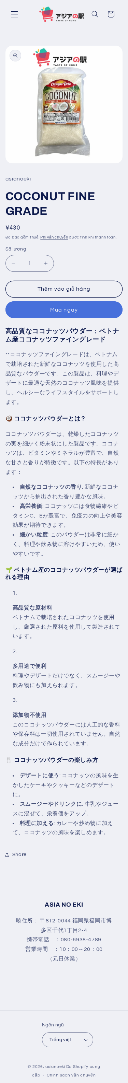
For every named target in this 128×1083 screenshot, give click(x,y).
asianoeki (55, 1067)
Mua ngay (63, 310)
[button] (14, 14)
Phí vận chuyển (54, 237)
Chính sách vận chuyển (71, 1075)
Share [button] (19, 854)
